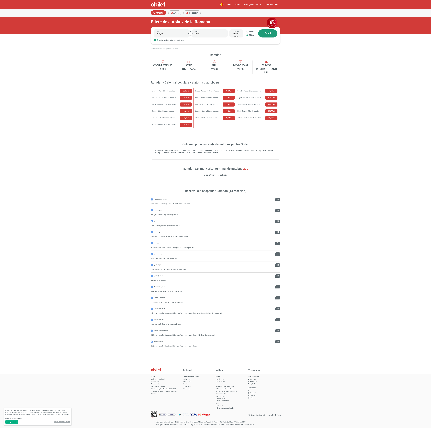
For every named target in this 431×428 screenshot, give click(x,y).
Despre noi (219, 384)
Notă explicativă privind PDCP (225, 386)
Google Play (253, 381)
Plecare (236, 31)
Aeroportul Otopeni (172, 150)
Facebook (252, 393)
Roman (173, 153)
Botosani (207, 153)
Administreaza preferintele (62, 422)
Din (158, 31)
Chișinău (181, 153)
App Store (252, 379)
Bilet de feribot (220, 381)
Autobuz (159, 13)
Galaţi (157, 153)
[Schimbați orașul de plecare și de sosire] (190, 33)
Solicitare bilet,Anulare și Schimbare (222, 400)
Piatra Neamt (268, 150)
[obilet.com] (163, 6)
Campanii (154, 394)
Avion (176, 13)
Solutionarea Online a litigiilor (225, 408)
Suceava (165, 153)
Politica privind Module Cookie (225, 389)
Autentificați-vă (271, 4)
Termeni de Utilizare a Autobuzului (226, 391)
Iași (194, 150)
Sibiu (225, 150)
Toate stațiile (155, 381)
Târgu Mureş (256, 150)
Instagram (252, 395)
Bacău (231, 150)
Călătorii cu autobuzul (158, 379)
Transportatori (155, 384)
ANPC (217, 403)
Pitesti (199, 153)
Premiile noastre (221, 394)
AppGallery (253, 384)
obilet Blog (252, 398)
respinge (66, 414)
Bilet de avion (220, 379)
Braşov (200, 150)
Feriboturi (193, 13)
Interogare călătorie (252, 4)
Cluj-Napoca (186, 150)
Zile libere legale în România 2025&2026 (163, 389)
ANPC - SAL (219, 405)
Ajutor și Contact (221, 396)
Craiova (215, 153)
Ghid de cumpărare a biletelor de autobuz (164, 391)
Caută (268, 33)
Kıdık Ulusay (187, 381)
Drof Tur (186, 384)
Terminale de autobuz (158, 386)
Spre (196, 31)
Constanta (209, 150)
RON (229, 4)
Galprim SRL (187, 379)
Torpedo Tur (187, 386)
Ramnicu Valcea (242, 150)
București (159, 150)
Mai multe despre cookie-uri (13, 418)
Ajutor (237, 4)
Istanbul (218, 150)
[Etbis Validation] (154, 415)
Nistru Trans (187, 389)
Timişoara (191, 153)
